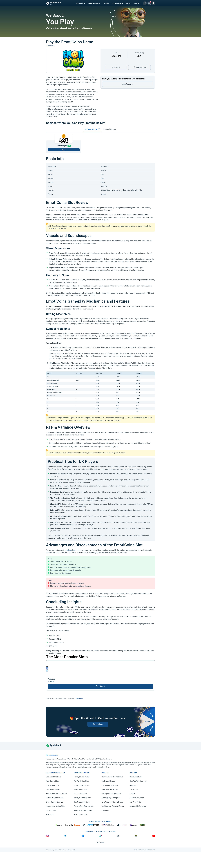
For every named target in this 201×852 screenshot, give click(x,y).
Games (128, 3)
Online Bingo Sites (53, 789)
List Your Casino (136, 802)
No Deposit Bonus (108, 781)
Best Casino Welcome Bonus (112, 777)
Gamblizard (49, 698)
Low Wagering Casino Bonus (112, 802)
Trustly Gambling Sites (82, 798)
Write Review (127, 84)
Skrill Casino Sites (80, 789)
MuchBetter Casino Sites (83, 810)
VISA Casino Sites (80, 794)
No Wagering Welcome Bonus (113, 806)
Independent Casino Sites (55, 806)
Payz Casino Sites (80, 815)
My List (117, 67)
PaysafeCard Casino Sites (83, 806)
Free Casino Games (60, 698)
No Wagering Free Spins (110, 798)
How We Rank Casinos (138, 781)
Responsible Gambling (138, 806)
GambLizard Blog (136, 777)
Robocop (51, 679)
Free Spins (106, 3)
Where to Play (141, 67)
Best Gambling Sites (53, 777)
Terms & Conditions (60, 850)
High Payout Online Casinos (56, 794)
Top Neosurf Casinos (81, 802)
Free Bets (105, 810)
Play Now (99, 686)
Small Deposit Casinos (54, 802)
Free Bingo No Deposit (110, 785)
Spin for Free (97, 724)
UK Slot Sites (51, 810)
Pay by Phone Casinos (82, 777)
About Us (136, 3)
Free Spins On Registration (111, 794)
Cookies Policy (72, 850)
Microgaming (51, 46)
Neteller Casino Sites (81, 785)
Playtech (52, 681)
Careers (132, 794)
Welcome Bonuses (117, 3)
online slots (70, 550)
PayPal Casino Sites (81, 781)
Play (62, 150)
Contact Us (134, 789)
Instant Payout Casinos (54, 798)
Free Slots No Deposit (110, 789)
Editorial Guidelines (137, 798)
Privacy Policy (50, 850)
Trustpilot (100, 842)
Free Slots (71, 698)
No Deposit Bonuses (94, 3)
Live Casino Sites (52, 785)
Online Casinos (80, 3)
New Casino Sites (52, 781)
